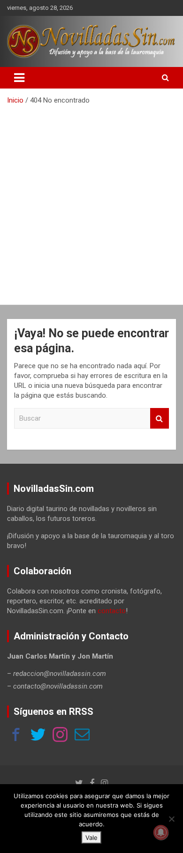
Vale (91, 837)
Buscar (159, 418)
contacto (112, 611)
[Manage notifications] (160, 832)
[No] (171, 818)
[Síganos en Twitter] (38, 735)
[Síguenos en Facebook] (15, 735)
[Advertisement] (91, 201)
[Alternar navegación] (19, 78)
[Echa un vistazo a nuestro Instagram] (60, 735)
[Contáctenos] (82, 735)
